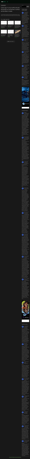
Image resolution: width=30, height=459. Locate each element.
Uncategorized (3, 5)
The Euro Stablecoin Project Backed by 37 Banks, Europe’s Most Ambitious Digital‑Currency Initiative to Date (25, 139)
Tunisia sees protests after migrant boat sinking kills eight (4, 31)
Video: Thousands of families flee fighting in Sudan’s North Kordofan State (4, 23)
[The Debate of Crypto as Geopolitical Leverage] (23, 66)
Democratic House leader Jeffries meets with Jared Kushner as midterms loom (18, 23)
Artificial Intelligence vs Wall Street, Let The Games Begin (26, 426)
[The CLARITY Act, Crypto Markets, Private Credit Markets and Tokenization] (23, 13)
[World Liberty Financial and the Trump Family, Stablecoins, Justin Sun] (23, 26)
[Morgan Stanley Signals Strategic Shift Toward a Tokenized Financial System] (23, 235)
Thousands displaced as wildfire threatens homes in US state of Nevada (11, 31)
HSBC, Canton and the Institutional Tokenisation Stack (26, 213)
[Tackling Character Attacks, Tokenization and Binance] (23, 40)
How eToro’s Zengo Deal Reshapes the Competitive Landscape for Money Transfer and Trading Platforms (25, 258)
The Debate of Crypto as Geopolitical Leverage (26, 66)
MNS (3, 1)
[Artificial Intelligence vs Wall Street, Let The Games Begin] (23, 426)
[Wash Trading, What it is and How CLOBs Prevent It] (23, 52)
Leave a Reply (11, 41)
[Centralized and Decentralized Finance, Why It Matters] (23, 77)
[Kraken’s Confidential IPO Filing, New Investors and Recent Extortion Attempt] (23, 279)
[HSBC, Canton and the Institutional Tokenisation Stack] (23, 213)
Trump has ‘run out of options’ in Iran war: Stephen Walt (11, 23)
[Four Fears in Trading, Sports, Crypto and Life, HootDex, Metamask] (23, 441)
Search (22, 5)
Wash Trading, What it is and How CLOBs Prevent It (26, 52)
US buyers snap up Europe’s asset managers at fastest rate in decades (18, 31)
